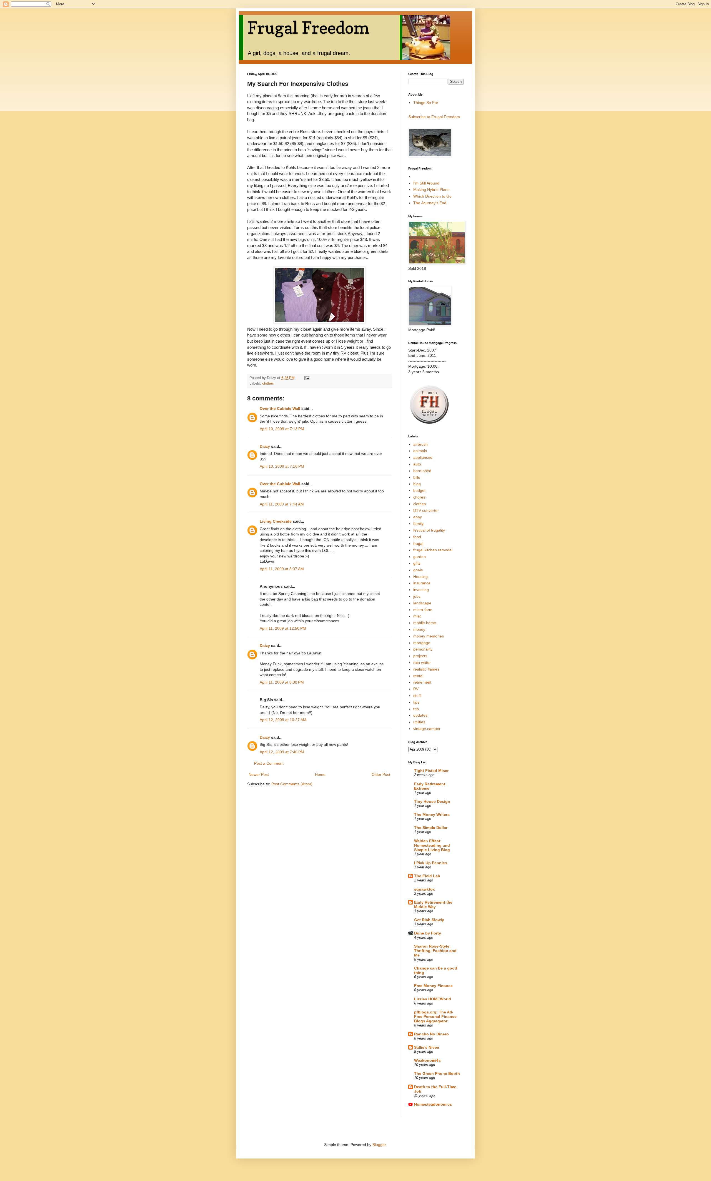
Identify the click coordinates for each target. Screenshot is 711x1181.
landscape (422, 603)
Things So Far (425, 102)
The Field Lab (427, 876)
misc (417, 616)
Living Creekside (276, 521)
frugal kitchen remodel (432, 550)
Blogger (379, 1144)
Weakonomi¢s (427, 1060)
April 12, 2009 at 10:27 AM (283, 719)
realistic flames (426, 669)
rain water (422, 662)
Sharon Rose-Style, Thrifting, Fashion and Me (435, 950)
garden (419, 556)
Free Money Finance (433, 985)
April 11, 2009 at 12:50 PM (283, 628)
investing (421, 589)
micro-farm (422, 609)
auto (417, 464)
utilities (419, 722)
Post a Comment (269, 763)
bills (416, 477)
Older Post (381, 774)
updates (420, 715)
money (419, 629)
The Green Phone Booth (437, 1073)
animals (420, 451)
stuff (417, 695)
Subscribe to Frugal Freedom (434, 116)
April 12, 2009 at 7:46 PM (282, 752)
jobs (416, 596)
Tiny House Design (432, 801)
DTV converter (426, 510)
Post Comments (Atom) (291, 784)
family (418, 523)
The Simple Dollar (430, 827)
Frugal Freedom (308, 28)
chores (419, 497)
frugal (418, 543)
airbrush (420, 444)
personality (422, 649)
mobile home (424, 623)
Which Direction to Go (432, 196)
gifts (416, 563)
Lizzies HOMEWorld (432, 999)
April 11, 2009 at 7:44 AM (282, 504)
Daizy (265, 446)
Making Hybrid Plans (431, 189)
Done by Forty (427, 933)
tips (416, 702)
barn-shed (422, 471)
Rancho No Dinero (431, 1034)
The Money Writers (432, 814)
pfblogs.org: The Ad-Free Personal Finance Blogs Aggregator (435, 1016)
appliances (422, 457)
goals (418, 570)
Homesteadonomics (433, 1104)
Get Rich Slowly (429, 920)
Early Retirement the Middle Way (433, 904)
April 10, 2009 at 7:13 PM (282, 429)
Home (320, 774)
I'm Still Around (426, 183)
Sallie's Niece (426, 1047)
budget (419, 490)
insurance (421, 583)
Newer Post (259, 774)
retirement (422, 682)
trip (416, 709)
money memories (428, 636)
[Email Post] (307, 378)
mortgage (421, 643)
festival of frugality (429, 530)
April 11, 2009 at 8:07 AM (282, 569)
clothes (268, 383)
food (417, 537)
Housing (420, 576)
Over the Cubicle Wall (280, 408)
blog (417, 484)
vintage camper (426, 728)
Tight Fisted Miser (431, 770)
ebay (417, 517)
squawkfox (424, 889)
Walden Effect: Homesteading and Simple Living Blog (432, 845)
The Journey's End (429, 203)
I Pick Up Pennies (430, 863)
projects (420, 656)
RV (416, 689)
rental (418, 676)
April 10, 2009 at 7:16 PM (282, 466)
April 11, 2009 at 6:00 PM (282, 682)
